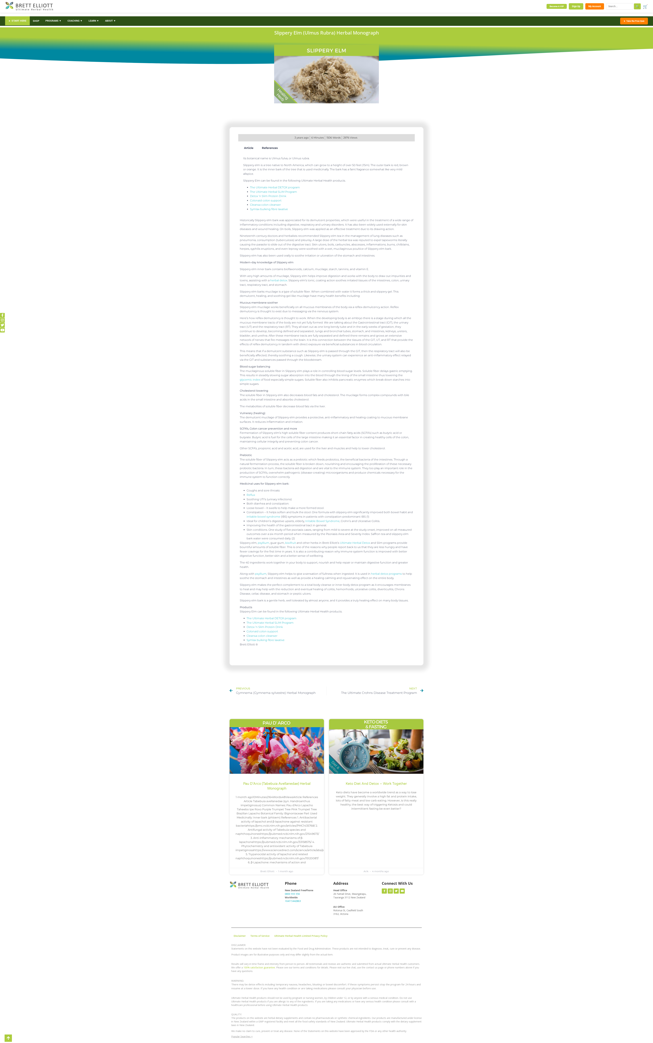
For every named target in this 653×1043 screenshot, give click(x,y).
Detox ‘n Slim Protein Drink (268, 196)
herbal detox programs (386, 573)
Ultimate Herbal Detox (355, 542)
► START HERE (17, 20)
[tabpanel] (326, 184)
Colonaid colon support (265, 200)
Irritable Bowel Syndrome (322, 521)
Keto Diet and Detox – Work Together (376, 784)
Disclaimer (240, 935)
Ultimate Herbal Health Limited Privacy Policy (301, 935)
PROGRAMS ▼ (53, 20)
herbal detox (278, 280)
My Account (594, 6)
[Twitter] (2, 325)
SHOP (36, 21)
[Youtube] (2, 330)
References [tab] (270, 148)
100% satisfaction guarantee (259, 967)
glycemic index (250, 379)
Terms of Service (260, 935)
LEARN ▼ (94, 20)
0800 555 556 (292, 893)
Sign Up (576, 6)
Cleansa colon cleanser (265, 204)
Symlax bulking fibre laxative (269, 209)
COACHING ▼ (75, 20)
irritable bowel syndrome (264, 516)
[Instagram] (2, 320)
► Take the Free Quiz (634, 21)
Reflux (251, 495)
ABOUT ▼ (110, 20)
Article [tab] (248, 148)
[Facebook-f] (2, 315)
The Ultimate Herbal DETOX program (275, 187)
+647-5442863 (293, 901)
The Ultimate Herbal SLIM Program (273, 191)
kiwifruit (290, 542)
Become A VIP (557, 6)
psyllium (263, 542)
